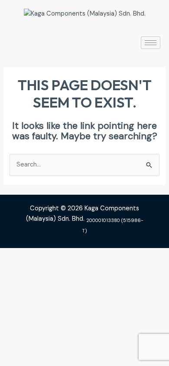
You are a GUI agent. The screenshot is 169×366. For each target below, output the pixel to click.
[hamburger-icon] (150, 42)
